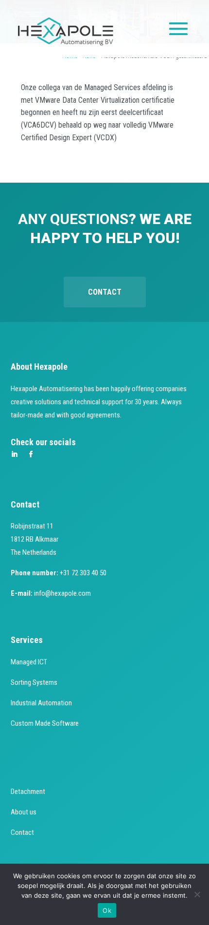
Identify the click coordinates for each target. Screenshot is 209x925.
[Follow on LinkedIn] (14, 454)
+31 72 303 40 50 (83, 572)
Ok (107, 910)
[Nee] (197, 894)
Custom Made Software (45, 723)
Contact (105, 292)
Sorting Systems (34, 682)
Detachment (28, 791)
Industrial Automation (41, 702)
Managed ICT (29, 662)
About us (23, 812)
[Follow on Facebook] (31, 454)
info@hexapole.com (62, 593)
